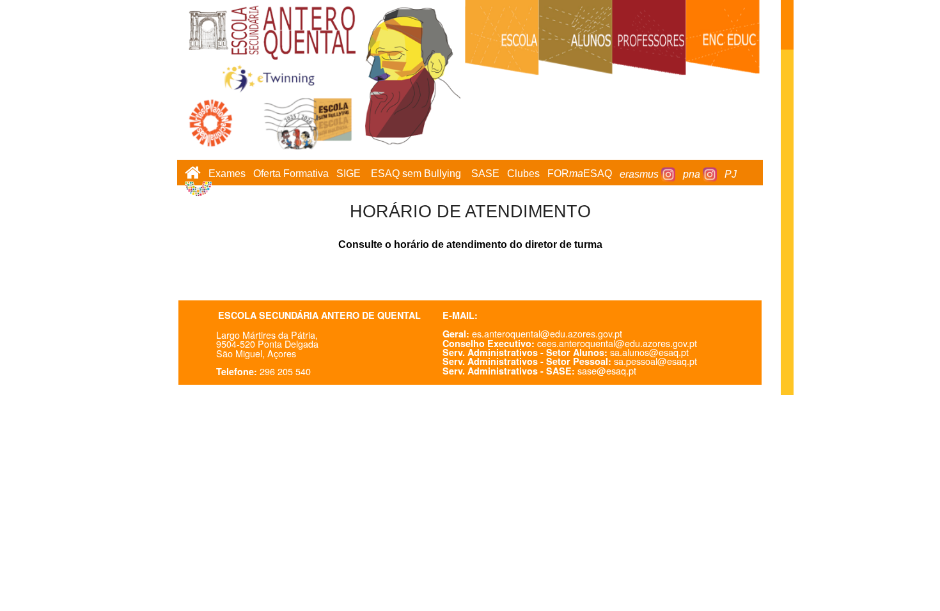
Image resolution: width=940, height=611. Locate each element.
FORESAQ (579, 174)
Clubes (523, 174)
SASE (485, 174)
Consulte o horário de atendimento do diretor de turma (470, 244)
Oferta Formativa (291, 174)
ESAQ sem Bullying (416, 174)
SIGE (348, 174)
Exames (227, 174)
